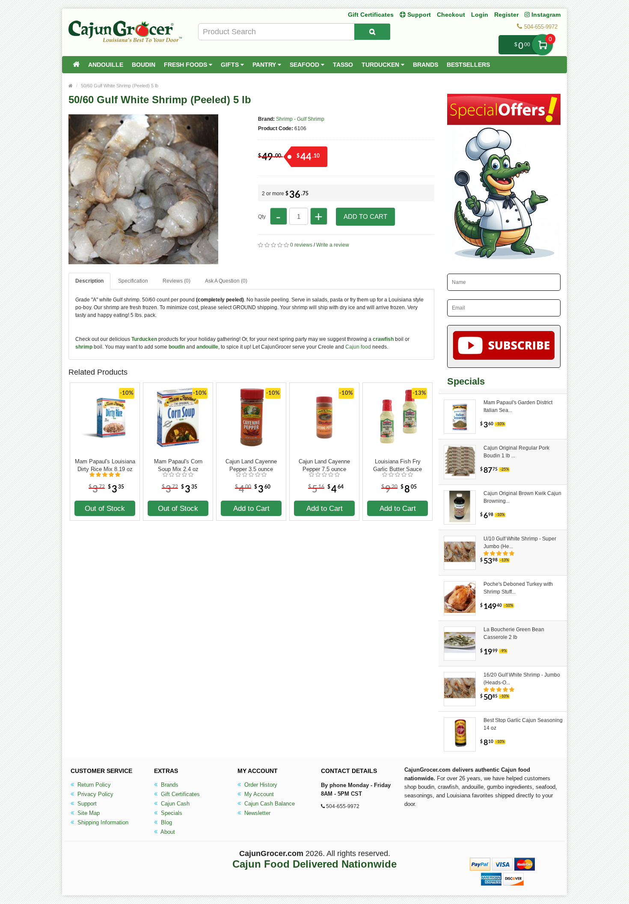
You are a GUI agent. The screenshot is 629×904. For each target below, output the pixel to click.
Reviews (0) (176, 281)
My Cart (542, 44)
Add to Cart (365, 216)
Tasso (343, 64)
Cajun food (358, 347)
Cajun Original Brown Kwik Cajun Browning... (522, 497)
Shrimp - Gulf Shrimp (300, 119)
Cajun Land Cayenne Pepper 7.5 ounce (324, 465)
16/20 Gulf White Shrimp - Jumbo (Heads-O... (522, 679)
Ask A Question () (226, 281)
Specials (170, 813)
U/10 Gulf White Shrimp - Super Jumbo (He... (520, 542)
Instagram (545, 14)
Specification (133, 281)
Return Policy (93, 785)
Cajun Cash (174, 803)
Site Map (88, 813)
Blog (165, 822)
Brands (425, 64)
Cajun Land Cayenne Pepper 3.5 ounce (251, 465)
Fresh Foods (186, 64)
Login (479, 14)
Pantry (265, 64)
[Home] (76, 64)
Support (86, 803)
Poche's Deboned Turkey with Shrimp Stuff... (518, 588)
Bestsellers (468, 64)
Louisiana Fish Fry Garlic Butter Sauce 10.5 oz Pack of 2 (397, 465)
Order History (260, 785)
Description (89, 281)
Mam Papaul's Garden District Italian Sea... (518, 406)
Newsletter (256, 813)
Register (506, 14)
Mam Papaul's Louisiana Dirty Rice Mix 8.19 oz (105, 465)
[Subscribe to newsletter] (504, 346)
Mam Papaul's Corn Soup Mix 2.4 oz (178, 465)
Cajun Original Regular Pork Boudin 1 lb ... (516, 452)
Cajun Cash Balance (269, 803)
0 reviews (301, 245)
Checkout (451, 14)
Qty (262, 217)
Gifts (230, 64)
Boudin (143, 64)
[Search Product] (372, 32)
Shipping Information (102, 822)
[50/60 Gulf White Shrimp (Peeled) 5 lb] (143, 260)
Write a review (332, 245)
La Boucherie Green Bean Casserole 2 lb (514, 633)
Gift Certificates (371, 14)
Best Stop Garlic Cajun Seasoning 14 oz (523, 724)
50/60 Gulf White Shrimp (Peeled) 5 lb (119, 85)
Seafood (305, 64)
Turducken (381, 64)
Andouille (105, 64)
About (167, 832)
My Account (258, 794)
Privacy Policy (94, 794)
